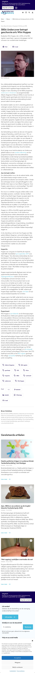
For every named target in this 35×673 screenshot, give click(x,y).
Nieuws (8, 19)
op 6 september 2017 (22, 254)
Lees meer (6, 479)
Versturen (28, 627)
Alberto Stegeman (8, 365)
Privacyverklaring (20, 671)
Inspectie (6, 376)
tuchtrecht (27, 376)
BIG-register (21, 353)
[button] (32, 640)
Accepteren (17, 658)
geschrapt (6, 370)
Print (4, 47)
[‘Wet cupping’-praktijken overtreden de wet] (17, 547)
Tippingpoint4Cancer (7, 276)
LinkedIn (6, 395)
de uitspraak (28, 349)
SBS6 (16, 376)
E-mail (15, 47)
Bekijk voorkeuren (17, 667)
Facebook (17, 389)
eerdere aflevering (20, 152)
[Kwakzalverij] (8, 12)
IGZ (16, 370)
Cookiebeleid (13, 671)
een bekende (14, 314)
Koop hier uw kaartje (8, 7)
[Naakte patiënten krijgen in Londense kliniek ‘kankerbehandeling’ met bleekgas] (17, 449)
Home (2, 19)
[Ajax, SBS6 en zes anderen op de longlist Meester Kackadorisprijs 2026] (17, 493)
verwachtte (11, 356)
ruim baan (25, 291)
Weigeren (17, 662)
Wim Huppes (19, 381)
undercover (6, 381)
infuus (26, 370)
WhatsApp (18, 395)
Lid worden (10, 617)
